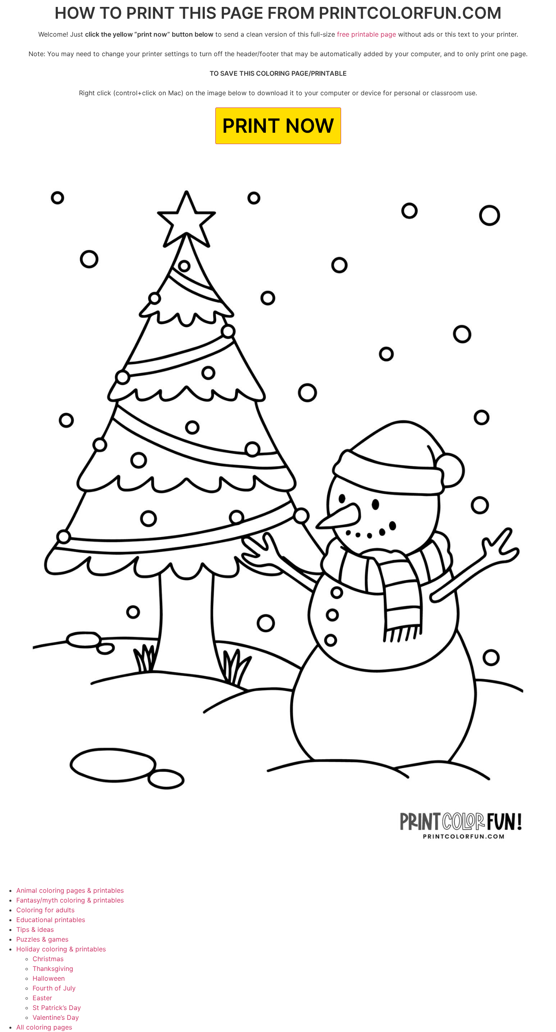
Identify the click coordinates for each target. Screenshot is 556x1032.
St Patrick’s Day (57, 1008)
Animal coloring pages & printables (70, 890)
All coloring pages (44, 1027)
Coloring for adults (45, 910)
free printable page (366, 34)
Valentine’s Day (56, 1017)
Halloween (49, 978)
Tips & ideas (35, 929)
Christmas (48, 959)
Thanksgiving (53, 968)
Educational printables (50, 920)
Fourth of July (54, 988)
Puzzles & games (42, 939)
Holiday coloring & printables (61, 949)
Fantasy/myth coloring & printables (70, 900)
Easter (42, 998)
